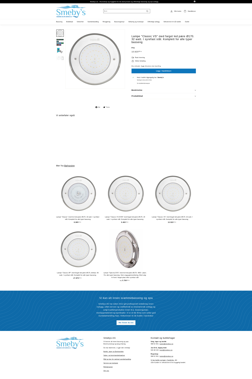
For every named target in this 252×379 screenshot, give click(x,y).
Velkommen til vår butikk (172, 22)
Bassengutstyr (119, 22)
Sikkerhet (80, 22)
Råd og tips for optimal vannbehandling (117, 359)
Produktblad (137, 96)
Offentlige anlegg (154, 22)
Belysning (69, 165)
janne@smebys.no (166, 344)
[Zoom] (95, 59)
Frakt (142, 66)
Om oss (106, 371)
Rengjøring (106, 22)
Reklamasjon (108, 367)
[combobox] (126, 11)
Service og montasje (110, 363)
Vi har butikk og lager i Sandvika (162, 360)
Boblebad (69, 22)
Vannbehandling (93, 22)
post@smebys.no (166, 350)
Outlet (187, 22)
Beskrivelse (137, 90)
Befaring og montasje (136, 22)
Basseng (59, 22)
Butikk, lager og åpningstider (113, 351)
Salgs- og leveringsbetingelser (114, 355)
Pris (133, 48)
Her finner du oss (126, 323)
